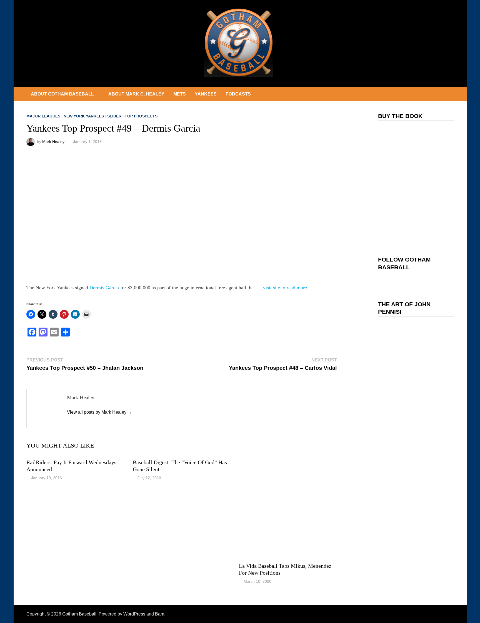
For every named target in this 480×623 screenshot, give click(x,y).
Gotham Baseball (79, 614)
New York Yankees (84, 116)
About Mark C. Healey (136, 94)
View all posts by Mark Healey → (99, 412)
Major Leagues (43, 116)
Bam (159, 614)
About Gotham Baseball (62, 94)
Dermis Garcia (104, 287)
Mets (179, 94)
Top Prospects (141, 116)
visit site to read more (285, 287)
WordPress (134, 614)
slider (114, 116)
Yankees (206, 94)
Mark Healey (53, 141)
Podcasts (238, 94)
